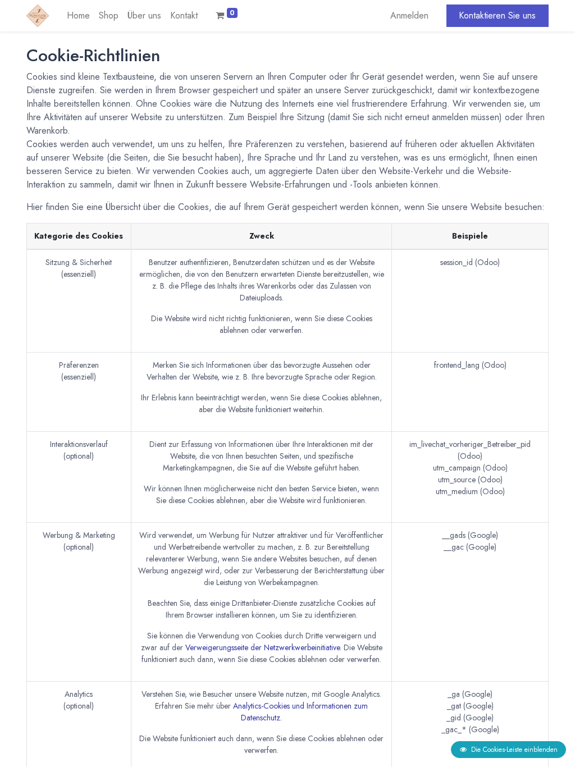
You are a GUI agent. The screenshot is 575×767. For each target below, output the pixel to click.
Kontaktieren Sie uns (497, 15)
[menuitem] (78, 15)
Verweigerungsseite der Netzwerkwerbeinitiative (262, 647)
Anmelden (409, 15)
